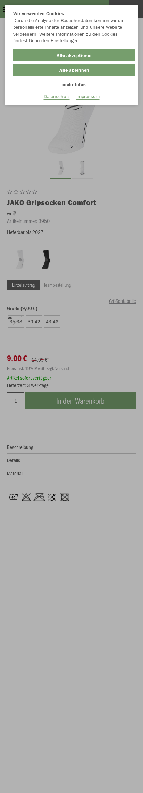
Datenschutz (57, 96)
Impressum (88, 96)
